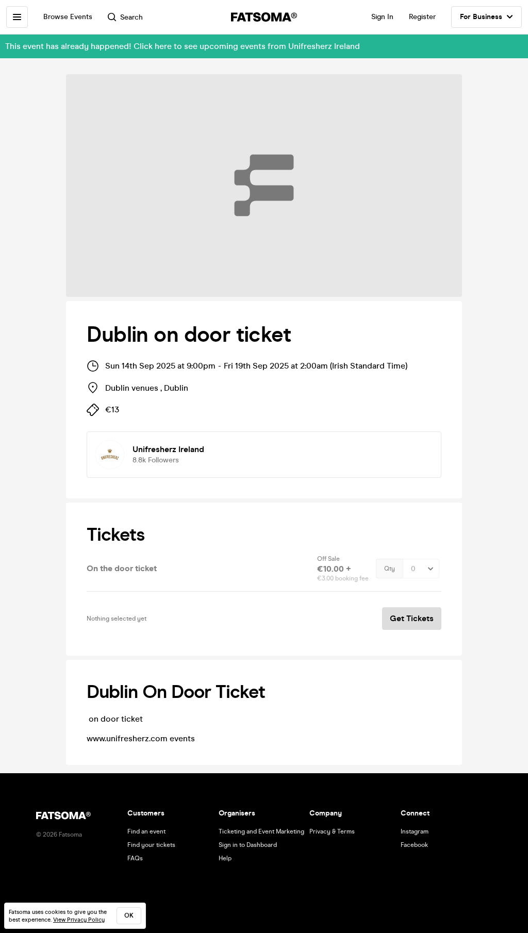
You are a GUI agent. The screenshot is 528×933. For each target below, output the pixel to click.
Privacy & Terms (332, 831)
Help (225, 858)
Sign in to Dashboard (248, 844)
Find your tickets (151, 844)
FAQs (135, 858)
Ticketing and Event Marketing (261, 831)
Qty (389, 568)
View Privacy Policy (79, 920)
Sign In (382, 16)
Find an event (146, 831)
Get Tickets (412, 618)
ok (129, 915)
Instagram (414, 831)
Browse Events (67, 16)
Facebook (414, 844)
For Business (481, 16)
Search (131, 17)
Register (422, 16)
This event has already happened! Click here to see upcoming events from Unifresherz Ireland (182, 46)
